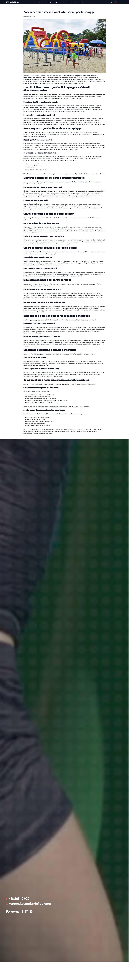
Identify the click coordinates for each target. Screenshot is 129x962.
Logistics (40, 2)
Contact (87, 2)
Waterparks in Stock (58, 2)
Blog (93, 2)
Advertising (48, 2)
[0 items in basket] (116, 2)
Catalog (80, 2)
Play (34, 2)
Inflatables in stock (71, 2)
